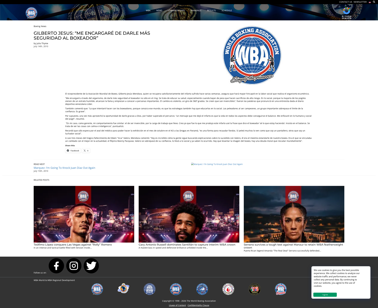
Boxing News (40, 26)
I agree (325, 294)
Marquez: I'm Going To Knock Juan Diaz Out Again (64, 168)
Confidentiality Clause (198, 305)
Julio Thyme (42, 43)
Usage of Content (177, 305)
